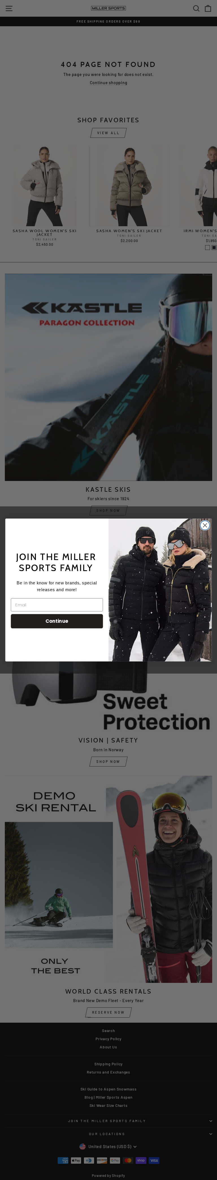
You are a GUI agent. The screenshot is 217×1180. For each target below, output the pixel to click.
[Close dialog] (205, 525)
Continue (56, 621)
